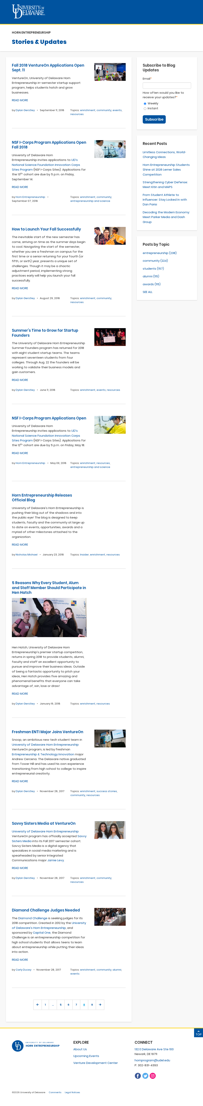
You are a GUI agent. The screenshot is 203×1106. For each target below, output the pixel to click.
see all (147, 292)
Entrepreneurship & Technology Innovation (43, 754)
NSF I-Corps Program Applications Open (49, 418)
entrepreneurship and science (90, 201)
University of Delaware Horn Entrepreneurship (45, 744)
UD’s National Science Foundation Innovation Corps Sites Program (46, 165)
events (117, 110)
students (153, 268)
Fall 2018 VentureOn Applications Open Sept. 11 (48, 68)
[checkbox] (167, 106)
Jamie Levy (55, 860)
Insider (84, 554)
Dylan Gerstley (25, 110)
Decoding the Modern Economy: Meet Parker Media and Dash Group (166, 217)
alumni (117, 970)
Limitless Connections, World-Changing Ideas (164, 154)
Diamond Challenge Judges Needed (46, 910)
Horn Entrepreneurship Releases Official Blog (42, 498)
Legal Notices (72, 1092)
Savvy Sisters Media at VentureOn (44, 823)
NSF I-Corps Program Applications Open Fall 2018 (49, 145)
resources (77, 114)
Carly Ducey (23, 970)
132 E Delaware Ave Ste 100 (154, 1049)
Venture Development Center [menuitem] (95, 1063)
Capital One (42, 932)
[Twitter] (145, 1078)
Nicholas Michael (26, 554)
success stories (107, 791)
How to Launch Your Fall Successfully (46, 229)
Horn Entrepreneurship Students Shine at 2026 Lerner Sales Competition (166, 170)
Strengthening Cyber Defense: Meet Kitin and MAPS (165, 184)
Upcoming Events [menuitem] (86, 1056)
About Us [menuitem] (80, 1049)
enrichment (87, 110)
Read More (20, 100)
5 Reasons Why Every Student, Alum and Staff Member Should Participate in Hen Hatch (49, 587)
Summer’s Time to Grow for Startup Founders (45, 333)
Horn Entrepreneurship (30, 197)
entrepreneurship (160, 253)
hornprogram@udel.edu (152, 1060)
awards (152, 284)
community (104, 110)
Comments (55, 1092)
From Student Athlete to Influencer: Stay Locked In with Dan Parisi (165, 200)
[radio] (167, 103)
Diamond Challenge (32, 918)
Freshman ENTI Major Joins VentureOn (47, 732)
